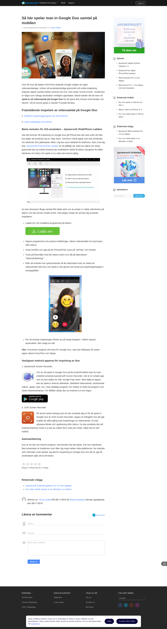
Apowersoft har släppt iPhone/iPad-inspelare (127, 72)
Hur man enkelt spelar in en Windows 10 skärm (48, 489)
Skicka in (34, 561)
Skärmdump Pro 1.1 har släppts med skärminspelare (131, 86)
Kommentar (99, 515)
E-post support (59, 602)
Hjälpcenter (58, 597)
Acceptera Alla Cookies (127, 621)
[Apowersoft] (30, 3)
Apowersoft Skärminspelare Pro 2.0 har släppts (48, 485)
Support (71, 3)
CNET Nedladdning (29, 607)
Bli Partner (90, 607)
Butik (63, 3)
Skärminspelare (77, 499)
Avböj (109, 621)
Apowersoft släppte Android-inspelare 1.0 (129, 64)
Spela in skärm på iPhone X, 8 (130, 109)
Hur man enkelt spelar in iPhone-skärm (131, 115)
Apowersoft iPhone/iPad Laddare (42, 146)
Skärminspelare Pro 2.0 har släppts (129, 79)
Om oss (88, 597)
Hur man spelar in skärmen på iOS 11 (130, 103)
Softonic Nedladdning (29, 602)
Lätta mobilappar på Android (38, 122)
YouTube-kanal (27, 597)
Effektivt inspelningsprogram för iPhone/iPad (45, 116)
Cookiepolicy (35, 624)
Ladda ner (45, 231)
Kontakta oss (90, 602)
